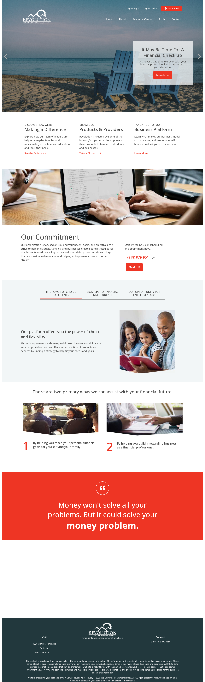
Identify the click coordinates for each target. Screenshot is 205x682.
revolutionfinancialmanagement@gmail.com (102, 638)
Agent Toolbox (151, 8)
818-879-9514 (164, 641)
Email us (134, 267)
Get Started (173, 8)
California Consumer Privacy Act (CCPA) (122, 677)
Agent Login (133, 8)
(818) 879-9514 (139, 257)
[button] (108, 19)
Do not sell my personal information (118, 680)
